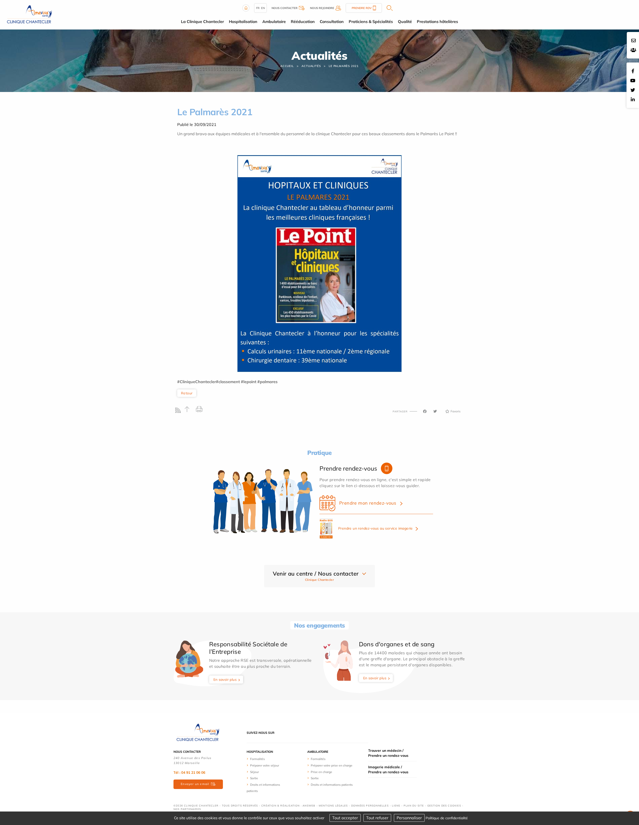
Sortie (254, 778)
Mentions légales (333, 805)
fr (258, 8)
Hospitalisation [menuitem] (243, 21)
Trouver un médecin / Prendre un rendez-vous (388, 753)
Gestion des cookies (444, 805)
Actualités (311, 66)
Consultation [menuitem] (332, 21)
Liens (396, 805)
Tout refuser (377, 817)
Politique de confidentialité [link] (447, 818)
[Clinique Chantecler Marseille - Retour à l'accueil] (29, 14)
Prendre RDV (362, 8)
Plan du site (414, 805)
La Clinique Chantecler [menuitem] (202, 21)
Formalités (257, 759)
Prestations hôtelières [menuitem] (437, 21)
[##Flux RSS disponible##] (179, 411)
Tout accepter (345, 817)
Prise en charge (321, 772)
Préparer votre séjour (264, 765)
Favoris (456, 411)
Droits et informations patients (332, 785)
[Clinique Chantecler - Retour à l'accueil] (197, 732)
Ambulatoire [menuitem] (274, 21)
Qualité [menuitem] (405, 21)
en (263, 8)
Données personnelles (370, 805)
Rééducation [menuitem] (303, 21)
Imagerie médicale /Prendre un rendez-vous (388, 769)
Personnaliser (409, 817)
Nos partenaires (187, 809)
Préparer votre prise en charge (331, 765)
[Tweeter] (435, 411)
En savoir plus (225, 679)
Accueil (287, 66)
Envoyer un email (195, 784)
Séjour (254, 772)
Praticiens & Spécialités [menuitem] (371, 21)
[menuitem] (265, 759)
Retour (186, 393)
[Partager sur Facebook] (425, 411)
